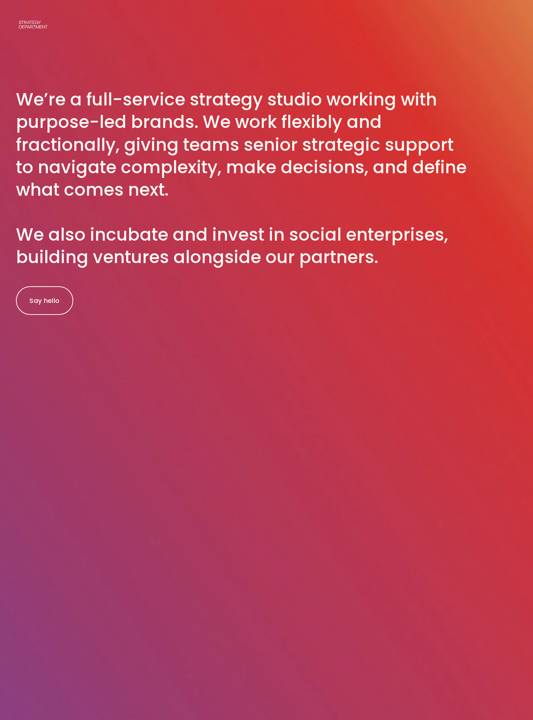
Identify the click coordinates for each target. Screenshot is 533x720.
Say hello (44, 300)
